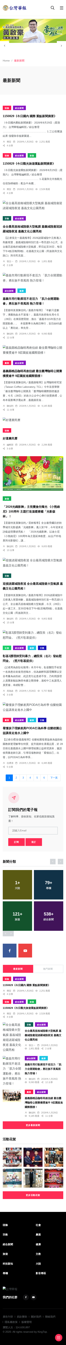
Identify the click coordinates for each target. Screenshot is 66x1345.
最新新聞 (18, 969)
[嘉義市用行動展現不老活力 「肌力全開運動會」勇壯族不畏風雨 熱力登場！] (33, 278)
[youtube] (25, 950)
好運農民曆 (10, 438)
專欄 (5, 1273)
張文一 (10, 261)
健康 (21, 291)
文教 (42, 648)
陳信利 (10, 333)
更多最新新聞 (33, 1125)
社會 (7, 648)
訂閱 (16, 842)
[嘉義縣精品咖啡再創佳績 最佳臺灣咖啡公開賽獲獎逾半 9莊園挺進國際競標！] (33, 350)
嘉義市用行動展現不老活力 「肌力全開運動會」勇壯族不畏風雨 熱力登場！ (43, 1069)
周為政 (10, 691)
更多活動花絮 (33, 1195)
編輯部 (10, 444)
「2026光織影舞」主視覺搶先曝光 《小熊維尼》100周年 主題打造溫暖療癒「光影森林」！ (31, 511)
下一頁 (54, 778)
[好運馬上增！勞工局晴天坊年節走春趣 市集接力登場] (12, 1178)
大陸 (38, 1263)
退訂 (33, 842)
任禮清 (10, 763)
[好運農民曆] (33, 419)
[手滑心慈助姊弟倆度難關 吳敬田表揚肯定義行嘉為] (32, 1157)
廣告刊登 (8, 1316)
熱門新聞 (48, 969)
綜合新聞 (19, 108)
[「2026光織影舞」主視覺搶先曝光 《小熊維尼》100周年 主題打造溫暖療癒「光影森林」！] (33, 473)
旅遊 (32, 155)
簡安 (9, 141)
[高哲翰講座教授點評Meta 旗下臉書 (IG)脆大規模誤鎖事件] (32, 1178)
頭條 (7, 108)
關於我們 (36, 1316)
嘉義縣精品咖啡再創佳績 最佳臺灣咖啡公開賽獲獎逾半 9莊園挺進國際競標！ (44, 1102)
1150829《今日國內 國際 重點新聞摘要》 (30, 116)
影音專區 (41, 1273)
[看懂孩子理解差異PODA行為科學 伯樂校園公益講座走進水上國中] (33, 707)
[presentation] (4, 45)
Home (6, 60)
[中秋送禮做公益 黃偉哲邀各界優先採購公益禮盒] (53, 1178)
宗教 (7, 218)
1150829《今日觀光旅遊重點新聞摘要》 (29, 163)
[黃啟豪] (33, 31)
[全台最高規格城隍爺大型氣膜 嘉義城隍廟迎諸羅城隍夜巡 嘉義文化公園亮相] (33, 206)
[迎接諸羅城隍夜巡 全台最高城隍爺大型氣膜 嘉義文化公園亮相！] (33, 563)
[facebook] (9, 950)
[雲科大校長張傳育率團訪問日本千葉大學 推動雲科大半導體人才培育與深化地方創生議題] (53, 1157)
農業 (7, 363)
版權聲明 (26, 1322)
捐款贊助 (22, 1316)
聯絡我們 (50, 1316)
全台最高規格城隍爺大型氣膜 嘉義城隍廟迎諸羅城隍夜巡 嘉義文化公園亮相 (43, 1035)
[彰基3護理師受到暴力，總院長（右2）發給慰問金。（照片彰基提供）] (33, 635)
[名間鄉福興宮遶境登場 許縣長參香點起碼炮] (12, 1157)
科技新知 (8, 1263)
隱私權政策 (11, 1322)
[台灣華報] (15, 7)
